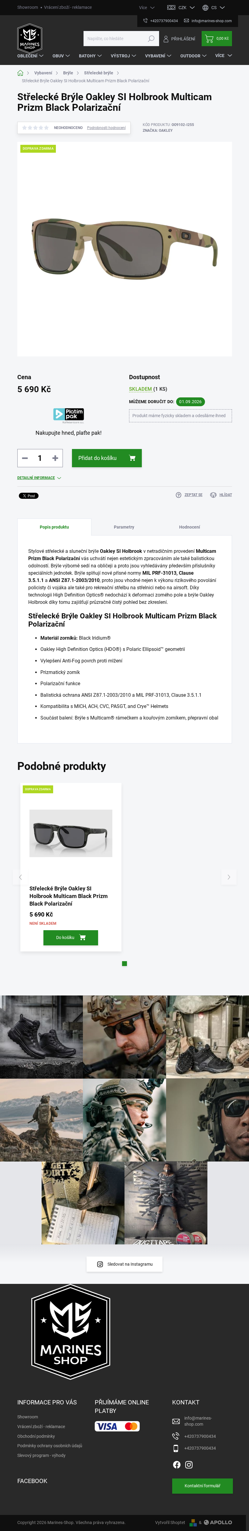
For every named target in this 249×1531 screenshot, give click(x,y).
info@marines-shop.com (198, 1421)
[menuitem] (31, 56)
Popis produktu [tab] (54, 527)
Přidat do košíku (97, 458)
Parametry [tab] (124, 527)
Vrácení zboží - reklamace (68, 7)
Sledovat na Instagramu (130, 1264)
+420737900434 (200, 1436)
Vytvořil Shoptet (170, 1522)
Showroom (27, 7)
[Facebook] (176, 1463)
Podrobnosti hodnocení (106, 128)
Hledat (151, 38)
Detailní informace (36, 478)
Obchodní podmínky (36, 1436)
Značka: (157, 130)
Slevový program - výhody (41, 1455)
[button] (124, 964)
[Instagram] (188, 1463)
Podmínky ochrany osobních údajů (49, 1445)
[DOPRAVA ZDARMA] (71, 833)
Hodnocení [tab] (189, 527)
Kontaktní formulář (202, 1485)
